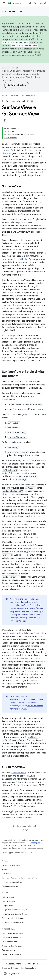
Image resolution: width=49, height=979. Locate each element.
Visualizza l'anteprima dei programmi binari (20, 878)
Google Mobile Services (12, 946)
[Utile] (28, 101)
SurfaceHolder (20, 259)
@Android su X (8, 897)
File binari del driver (10, 886)
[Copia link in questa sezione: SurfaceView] (23, 186)
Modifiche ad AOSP (30, 55)
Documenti (14, 96)
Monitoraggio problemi (11, 954)
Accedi (43, 3)
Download (6, 873)
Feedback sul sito (28, 968)
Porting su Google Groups (12, 922)
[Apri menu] (4, 3)
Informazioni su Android (12, 964)
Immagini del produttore (12, 882)
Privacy (16, 968)
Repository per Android (11, 865)
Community (30, 964)
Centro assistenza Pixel (11, 937)
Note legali (41, 964)
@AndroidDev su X (10, 901)
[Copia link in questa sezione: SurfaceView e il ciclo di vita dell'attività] (21, 376)
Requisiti (5, 869)
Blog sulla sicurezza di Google (14, 910)
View (8, 150)
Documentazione (12, 11)
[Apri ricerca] (30, 3)
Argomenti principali (29, 96)
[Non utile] (32, 101)
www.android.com (10, 942)
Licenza (7, 968)
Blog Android (7, 905)
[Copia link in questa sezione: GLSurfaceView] (28, 767)
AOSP (4, 96)
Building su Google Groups (13, 918)
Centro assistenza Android (13, 933)
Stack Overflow (8, 950)
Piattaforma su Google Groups (14, 914)
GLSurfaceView (18, 772)
